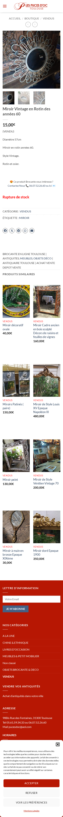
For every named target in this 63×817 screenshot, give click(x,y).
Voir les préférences (31, 802)
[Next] (55, 59)
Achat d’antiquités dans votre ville (23, 696)
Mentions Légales (31, 810)
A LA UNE (9, 635)
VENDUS (48, 18)
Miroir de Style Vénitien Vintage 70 (46, 481)
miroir (24, 217)
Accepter (31, 783)
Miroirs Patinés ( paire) (13, 406)
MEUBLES (26, 258)
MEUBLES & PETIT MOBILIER (21, 656)
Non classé (9, 663)
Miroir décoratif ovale (13, 327)
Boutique (31, 18)
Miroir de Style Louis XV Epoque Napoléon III (46, 408)
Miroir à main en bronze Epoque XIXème (13, 554)
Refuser (31, 792)
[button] (57, 744)
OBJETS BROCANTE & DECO (21, 669)
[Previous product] (35, 24)
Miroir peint (10, 479)
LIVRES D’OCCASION (16, 649)
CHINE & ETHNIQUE (15, 642)
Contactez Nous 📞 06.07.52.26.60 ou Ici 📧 (31, 185)
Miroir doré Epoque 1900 (45, 552)
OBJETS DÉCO (42, 258)
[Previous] (8, 59)
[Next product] (28, 24)
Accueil (15, 18)
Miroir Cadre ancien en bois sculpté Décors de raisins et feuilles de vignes (46, 331)
